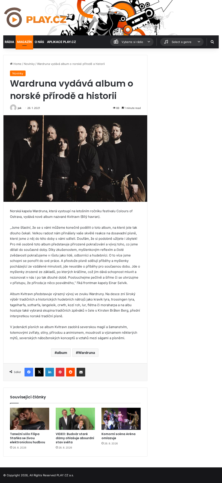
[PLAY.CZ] (35, 18)
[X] (39, 372)
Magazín (24, 42)
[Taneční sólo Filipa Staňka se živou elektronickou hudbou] (29, 419)
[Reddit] (70, 372)
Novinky (29, 64)
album (62, 352)
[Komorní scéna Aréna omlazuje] (121, 419)
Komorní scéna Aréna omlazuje (118, 436)
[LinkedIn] (49, 372)
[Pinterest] (60, 372)
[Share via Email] (81, 372)
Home (17, 64)
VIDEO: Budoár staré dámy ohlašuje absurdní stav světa (75, 438)
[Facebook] (28, 372)
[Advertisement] (185, 82)
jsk (19, 108)
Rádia (9, 42)
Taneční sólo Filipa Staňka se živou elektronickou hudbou (27, 438)
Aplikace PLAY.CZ (61, 42)
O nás (39, 42)
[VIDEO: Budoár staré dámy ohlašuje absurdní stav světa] (75, 419)
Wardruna (86, 352)
